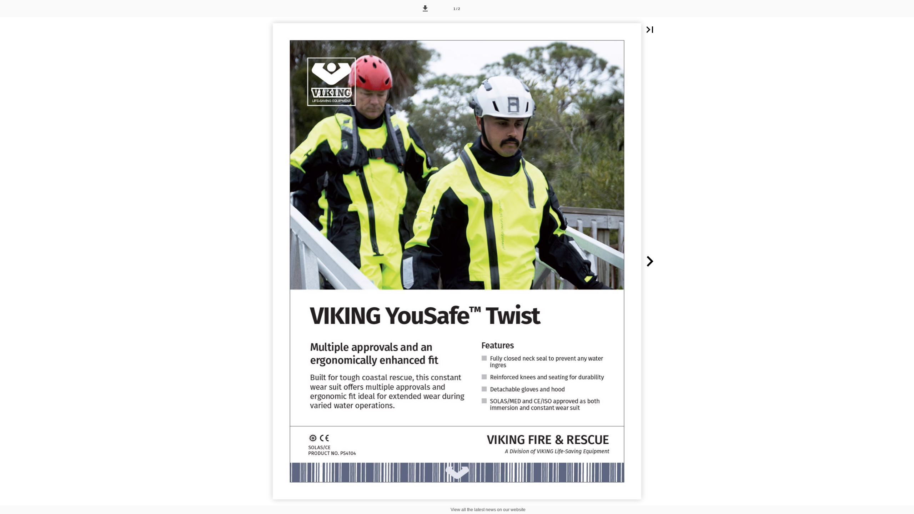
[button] (425, 8)
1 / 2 (456, 9)
